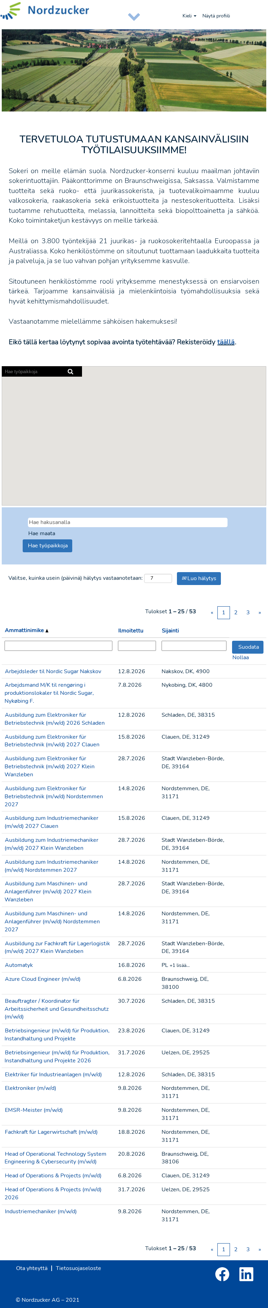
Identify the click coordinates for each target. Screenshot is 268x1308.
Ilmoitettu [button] (130, 630)
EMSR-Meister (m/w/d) (34, 1110)
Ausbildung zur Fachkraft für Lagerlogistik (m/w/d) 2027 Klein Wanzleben (57, 947)
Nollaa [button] (240, 657)
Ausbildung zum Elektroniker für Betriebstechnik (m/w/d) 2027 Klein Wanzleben (50, 766)
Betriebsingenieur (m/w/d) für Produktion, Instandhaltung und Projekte (57, 1034)
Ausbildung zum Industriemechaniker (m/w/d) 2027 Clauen (51, 822)
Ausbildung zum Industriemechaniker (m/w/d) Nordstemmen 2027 (51, 866)
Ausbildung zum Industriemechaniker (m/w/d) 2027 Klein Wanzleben (51, 844)
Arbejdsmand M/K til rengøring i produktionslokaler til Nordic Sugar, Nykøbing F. (49, 693)
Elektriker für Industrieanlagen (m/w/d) (53, 1074)
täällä (225, 342)
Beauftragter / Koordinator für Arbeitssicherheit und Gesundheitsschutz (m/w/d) (57, 1009)
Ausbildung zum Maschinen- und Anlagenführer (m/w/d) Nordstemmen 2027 (52, 921)
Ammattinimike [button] (25, 630)
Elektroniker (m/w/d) (30, 1088)
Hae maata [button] (41, 533)
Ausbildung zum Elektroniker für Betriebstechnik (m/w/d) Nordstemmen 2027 (54, 796)
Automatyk (19, 965)
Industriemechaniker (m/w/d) (41, 1211)
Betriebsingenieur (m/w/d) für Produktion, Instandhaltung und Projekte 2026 (57, 1056)
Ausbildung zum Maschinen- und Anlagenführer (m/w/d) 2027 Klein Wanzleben (48, 891)
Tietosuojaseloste (78, 1268)
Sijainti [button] (170, 630)
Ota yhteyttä (31, 1268)
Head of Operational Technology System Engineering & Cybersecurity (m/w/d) (55, 1158)
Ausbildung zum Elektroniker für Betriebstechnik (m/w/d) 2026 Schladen (55, 719)
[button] (134, 16)
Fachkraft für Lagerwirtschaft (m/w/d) (51, 1132)
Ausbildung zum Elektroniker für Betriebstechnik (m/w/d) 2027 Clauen (52, 741)
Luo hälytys (201, 578)
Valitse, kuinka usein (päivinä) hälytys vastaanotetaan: (75, 578)
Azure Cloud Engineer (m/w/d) (43, 979)
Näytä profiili (216, 16)
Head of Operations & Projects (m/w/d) (53, 1175)
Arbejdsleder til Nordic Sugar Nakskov (53, 671)
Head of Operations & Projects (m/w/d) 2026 (53, 1193)
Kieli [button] (188, 16)
